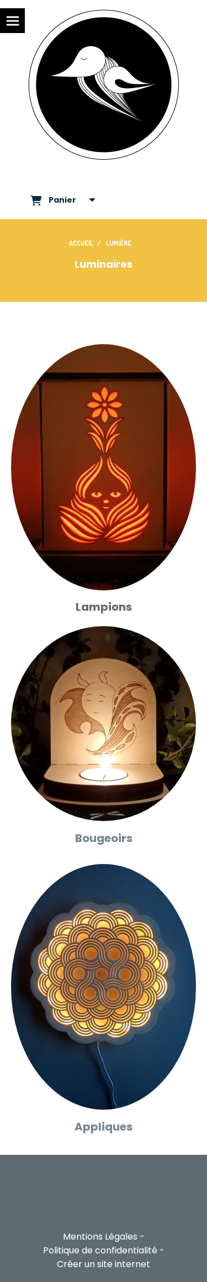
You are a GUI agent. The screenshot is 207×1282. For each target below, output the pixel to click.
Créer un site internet (103, 1264)
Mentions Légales (100, 1236)
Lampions (104, 607)
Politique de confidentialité (100, 1250)
